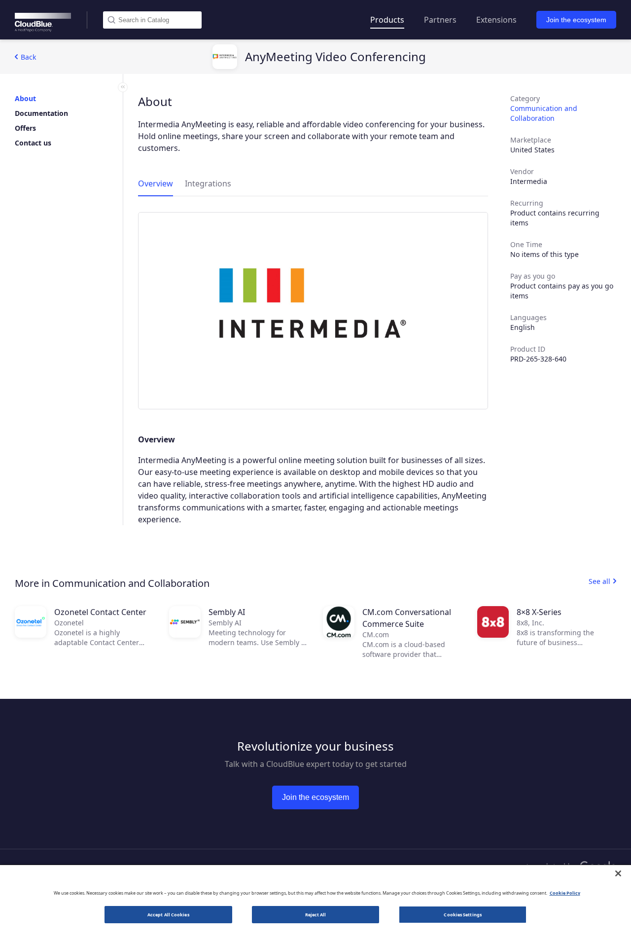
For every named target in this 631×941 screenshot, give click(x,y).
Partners (440, 19)
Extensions (496, 19)
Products (387, 19)
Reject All (315, 914)
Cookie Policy (565, 893)
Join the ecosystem (576, 20)
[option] (313, 310)
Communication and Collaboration (543, 113)
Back (28, 57)
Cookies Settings (462, 914)
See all (599, 581)
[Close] (618, 873)
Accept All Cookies (168, 914)
